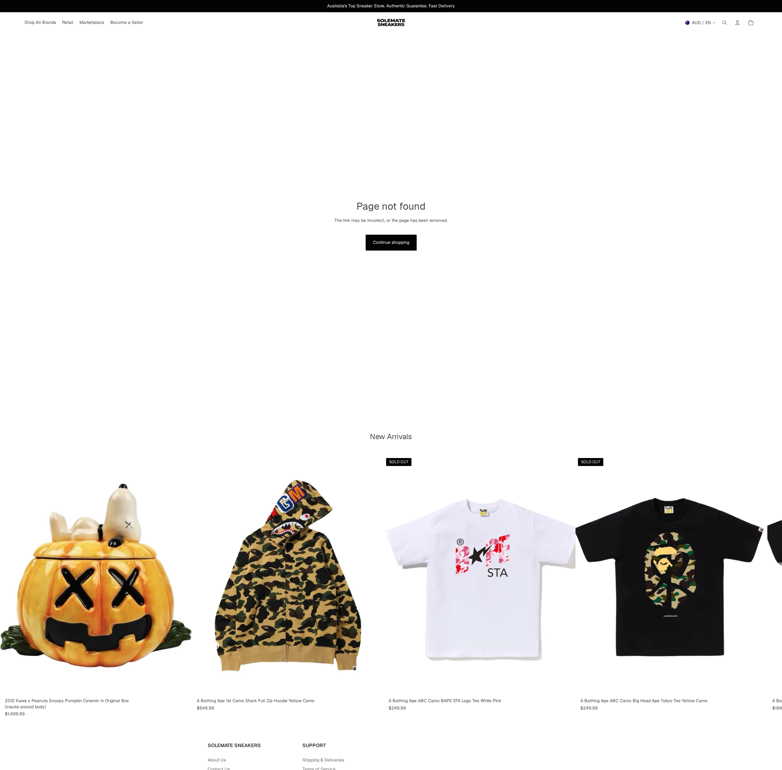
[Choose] (374, 685)
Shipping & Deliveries (323, 760)
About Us (217, 760)
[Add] (182, 685)
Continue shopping (391, 242)
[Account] (737, 22)
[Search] (724, 22)
